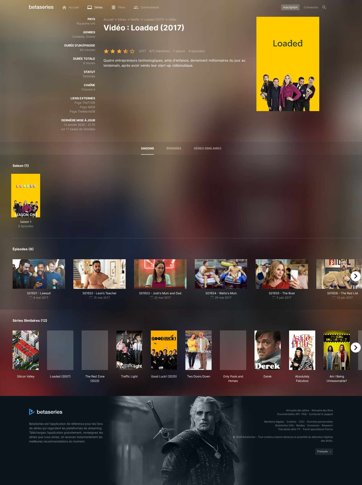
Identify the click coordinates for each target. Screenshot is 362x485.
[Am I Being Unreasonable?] (337, 350)
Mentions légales (274, 421)
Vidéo (172, 19)
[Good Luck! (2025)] (164, 350)
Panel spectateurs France (318, 429)
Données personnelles (320, 421)
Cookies (291, 421)
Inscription (290, 7)
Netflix (135, 19)
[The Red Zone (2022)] (95, 350)
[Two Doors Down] (198, 350)
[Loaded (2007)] (60, 350)
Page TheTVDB (84, 102)
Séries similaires (207, 148)
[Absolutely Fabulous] (302, 350)
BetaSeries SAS (284, 425)
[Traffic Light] (129, 350)
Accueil (108, 19)
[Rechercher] (324, 7)
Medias (300, 425)
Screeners (313, 425)
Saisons (147, 148)
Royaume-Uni (86, 23)
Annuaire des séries (297, 410)
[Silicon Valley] (26, 350)
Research (327, 425)
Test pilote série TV (289, 429)
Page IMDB (87, 107)
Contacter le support (321, 414)
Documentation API (288, 414)
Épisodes (174, 148)
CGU (301, 421)
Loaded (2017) (154, 19)
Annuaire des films (322, 410)
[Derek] (268, 350)
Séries (122, 19)
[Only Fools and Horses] (233, 350)
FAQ (304, 414)
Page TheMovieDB (82, 111)
